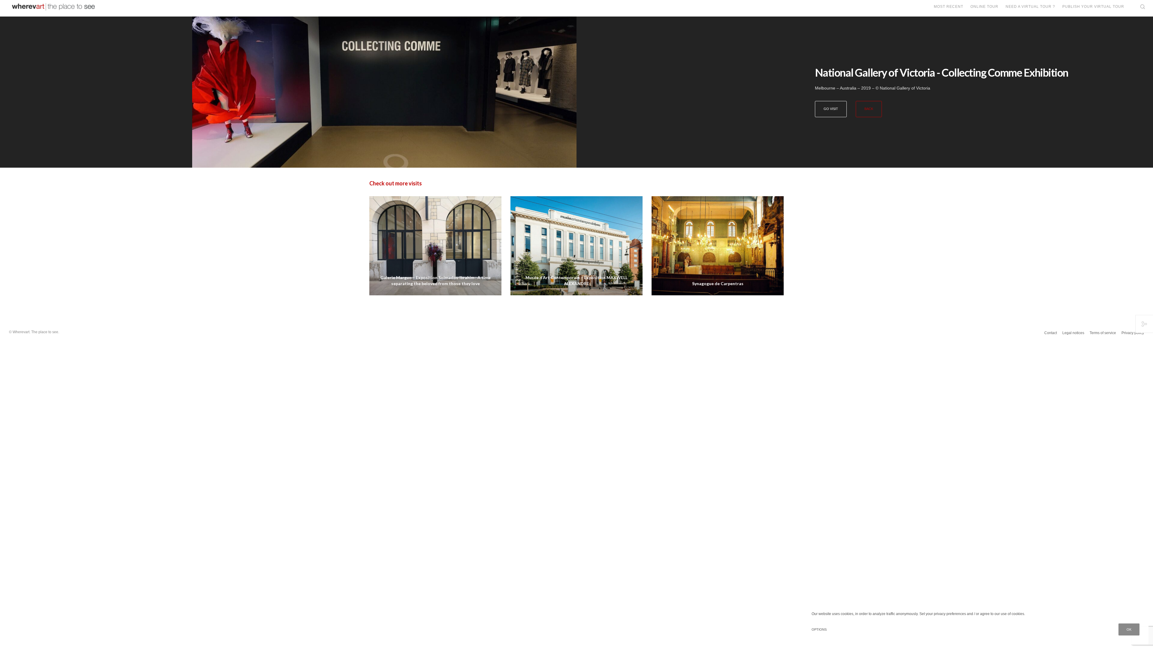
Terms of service (1103, 333)
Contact (1050, 333)
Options (819, 629)
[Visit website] (384, 92)
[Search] (1138, 7)
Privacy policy (1132, 333)
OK (1129, 629)
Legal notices (1073, 333)
